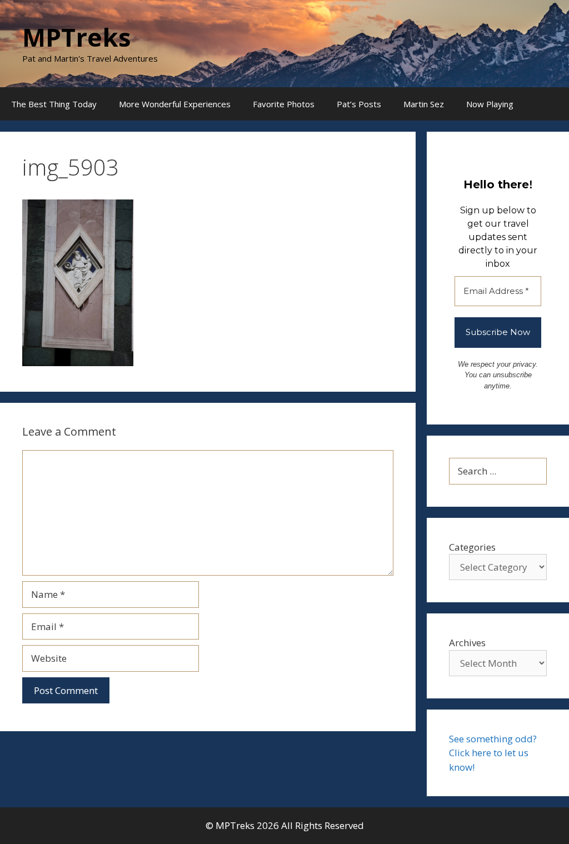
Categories (472, 547)
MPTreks (76, 37)
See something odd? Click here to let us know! (493, 752)
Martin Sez (423, 103)
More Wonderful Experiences (175, 103)
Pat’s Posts (359, 103)
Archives (467, 642)
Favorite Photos (284, 103)
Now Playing (489, 103)
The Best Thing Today (54, 103)
